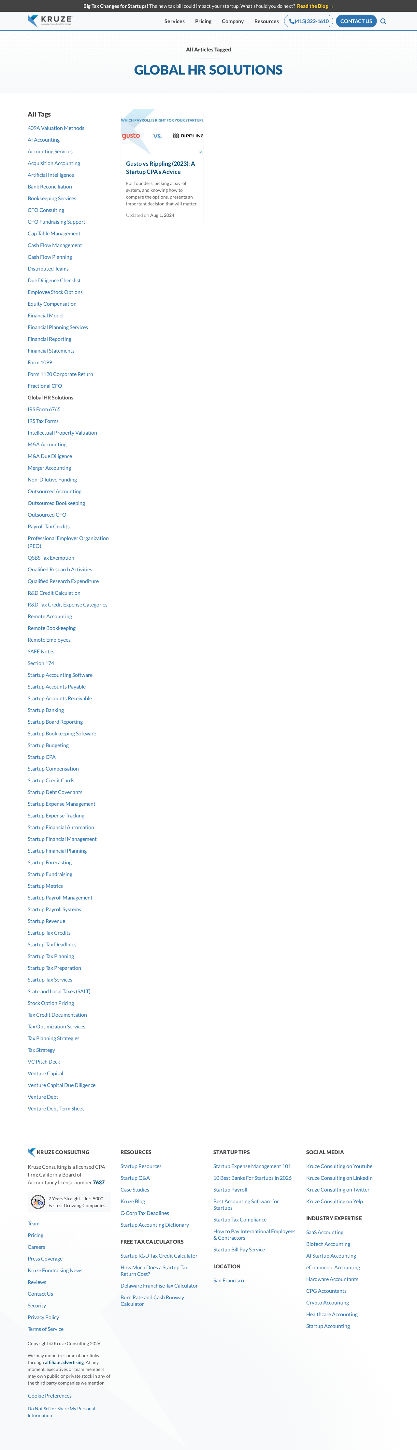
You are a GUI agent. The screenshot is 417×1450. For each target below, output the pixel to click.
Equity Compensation (52, 303)
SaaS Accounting (324, 1232)
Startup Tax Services (50, 979)
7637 (99, 1182)
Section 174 (41, 663)
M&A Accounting (47, 444)
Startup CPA (42, 757)
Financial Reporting (49, 339)
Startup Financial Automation (61, 827)
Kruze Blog (133, 1201)
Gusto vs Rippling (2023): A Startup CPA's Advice (160, 167)
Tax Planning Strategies (53, 1038)
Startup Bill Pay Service (239, 1249)
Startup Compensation (53, 768)
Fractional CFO (45, 386)
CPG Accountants (326, 1291)
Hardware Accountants (332, 1279)
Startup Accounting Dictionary (155, 1224)
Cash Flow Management (55, 245)
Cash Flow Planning (50, 257)
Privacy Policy (43, 1317)
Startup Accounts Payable (57, 686)
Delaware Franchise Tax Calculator (159, 1285)
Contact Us (40, 1293)
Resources (266, 21)
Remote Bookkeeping (52, 628)
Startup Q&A (135, 1178)
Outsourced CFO (47, 514)
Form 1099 (40, 362)
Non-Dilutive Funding (52, 479)
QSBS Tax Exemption (51, 557)
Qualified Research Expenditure (63, 581)
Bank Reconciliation (50, 186)
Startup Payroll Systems (54, 909)
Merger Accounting (49, 468)
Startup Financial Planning (57, 850)
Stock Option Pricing (51, 1003)
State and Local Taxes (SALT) (59, 991)
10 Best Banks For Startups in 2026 (252, 1178)
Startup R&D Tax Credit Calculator (159, 1255)
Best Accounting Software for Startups (246, 1204)
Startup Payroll (230, 1189)
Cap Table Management (54, 233)
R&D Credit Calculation (54, 593)
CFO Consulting (46, 210)
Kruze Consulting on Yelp (334, 1201)
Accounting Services (50, 151)
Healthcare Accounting (332, 1314)
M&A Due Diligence (50, 456)
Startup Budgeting (48, 745)
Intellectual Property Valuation (62, 432)
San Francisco (228, 1280)
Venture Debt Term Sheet (56, 1108)
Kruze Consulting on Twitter (337, 1189)
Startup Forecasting (50, 862)
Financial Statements (51, 350)
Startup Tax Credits (49, 932)
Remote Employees (49, 639)
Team (33, 1223)
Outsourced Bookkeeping (56, 503)
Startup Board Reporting (55, 721)
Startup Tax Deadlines (52, 944)
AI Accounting (44, 139)
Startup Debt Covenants (55, 792)
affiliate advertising (64, 1362)
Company (233, 21)
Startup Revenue (46, 921)
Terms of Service (46, 1329)
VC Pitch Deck (44, 1061)
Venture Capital (45, 1073)
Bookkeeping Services (52, 198)
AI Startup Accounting (331, 1255)
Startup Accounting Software (60, 675)
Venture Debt (43, 1097)
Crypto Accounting (327, 1302)
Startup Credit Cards (51, 780)
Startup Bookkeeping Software (62, 733)
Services (175, 21)
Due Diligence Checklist (54, 280)
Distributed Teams (48, 268)
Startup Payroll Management (60, 897)
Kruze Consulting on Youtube (339, 1166)
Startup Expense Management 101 (252, 1166)
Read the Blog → (315, 6)
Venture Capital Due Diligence (61, 1085)
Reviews (37, 1282)
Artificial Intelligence (51, 175)
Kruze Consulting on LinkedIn (339, 1178)
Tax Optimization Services (56, 1026)
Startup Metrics (45, 886)
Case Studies (135, 1189)
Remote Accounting (50, 616)
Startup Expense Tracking (56, 815)
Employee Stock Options (55, 292)
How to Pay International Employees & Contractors (254, 1234)
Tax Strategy (41, 1050)
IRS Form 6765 (44, 409)
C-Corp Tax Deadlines (145, 1213)
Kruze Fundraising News (55, 1270)
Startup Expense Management (61, 804)
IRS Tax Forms (43, 421)
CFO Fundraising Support (56, 221)
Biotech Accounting (328, 1244)
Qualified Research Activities (60, 569)
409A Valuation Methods (56, 128)
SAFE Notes (41, 651)
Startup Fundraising (50, 874)
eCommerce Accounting (333, 1267)
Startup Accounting (328, 1326)
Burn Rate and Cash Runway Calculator (152, 1300)
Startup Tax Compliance (239, 1219)
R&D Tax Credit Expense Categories (68, 604)
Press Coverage (45, 1258)
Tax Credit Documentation (57, 1014)
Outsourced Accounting (54, 491)
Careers (36, 1247)
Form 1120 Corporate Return (60, 374)
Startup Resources (141, 1166)
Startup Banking (46, 710)
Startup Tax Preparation (54, 968)
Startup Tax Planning (51, 956)
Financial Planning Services (58, 327)
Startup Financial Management (62, 839)
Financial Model (46, 315)
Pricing (203, 21)
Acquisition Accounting (54, 163)
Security (37, 1305)
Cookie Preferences (50, 1395)
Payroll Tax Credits (49, 526)
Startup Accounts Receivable (60, 698)
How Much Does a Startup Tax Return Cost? (154, 1270)
